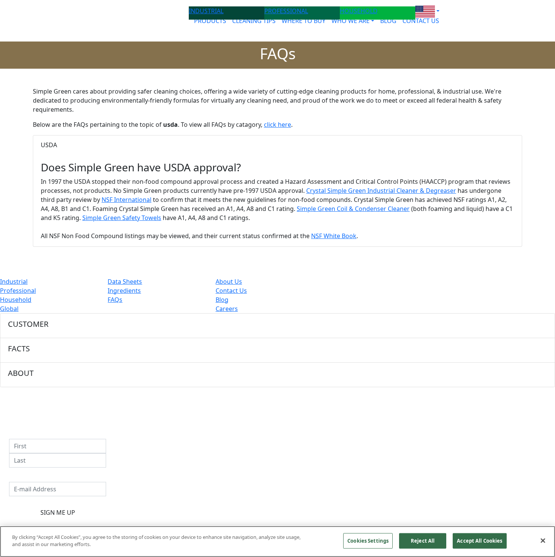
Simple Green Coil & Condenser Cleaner (353, 209)
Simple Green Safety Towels (121, 218)
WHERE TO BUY (303, 21)
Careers (227, 309)
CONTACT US (420, 21)
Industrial (14, 281)
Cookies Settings (367, 540)
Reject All (423, 540)
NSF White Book (333, 236)
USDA (49, 145)
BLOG (388, 21)
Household (15, 299)
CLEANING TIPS (254, 21)
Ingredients (124, 290)
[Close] (543, 540)
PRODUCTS (210, 21)
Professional (18, 290)
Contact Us (231, 290)
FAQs (115, 299)
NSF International (126, 199)
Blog (222, 299)
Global (9, 309)
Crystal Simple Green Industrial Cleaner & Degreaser (381, 190)
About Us (229, 281)
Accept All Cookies (479, 540)
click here (277, 124)
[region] (277, 541)
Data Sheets (125, 281)
